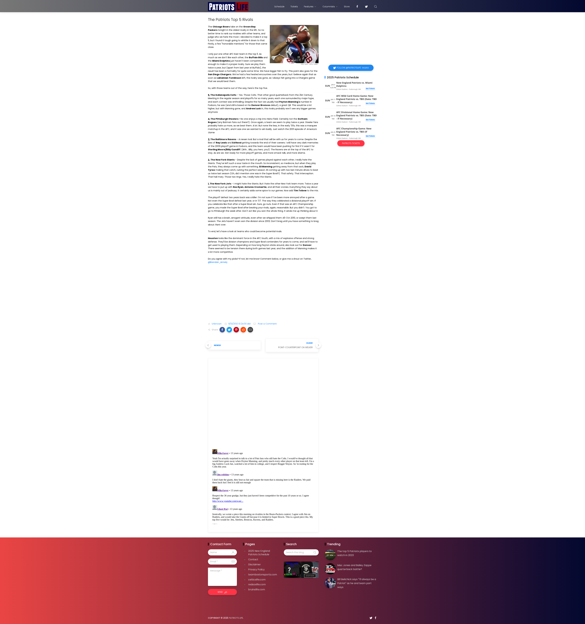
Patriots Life (236, 617)
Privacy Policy (256, 569)
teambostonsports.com (262, 574)
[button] (222, 329)
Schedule (279, 6)
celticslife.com (257, 579)
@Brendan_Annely (217, 262)
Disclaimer (254, 564)
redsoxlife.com (257, 584)
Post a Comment (267, 323)
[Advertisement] (263, 296)
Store (347, 6)
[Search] (375, 6)
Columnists (329, 6)
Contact (253, 559)
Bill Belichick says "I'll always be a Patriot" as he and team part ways (356, 583)
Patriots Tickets (351, 143)
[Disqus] (263, 404)
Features (308, 6)
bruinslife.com (256, 589)
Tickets (294, 6)
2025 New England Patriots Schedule (259, 552)
